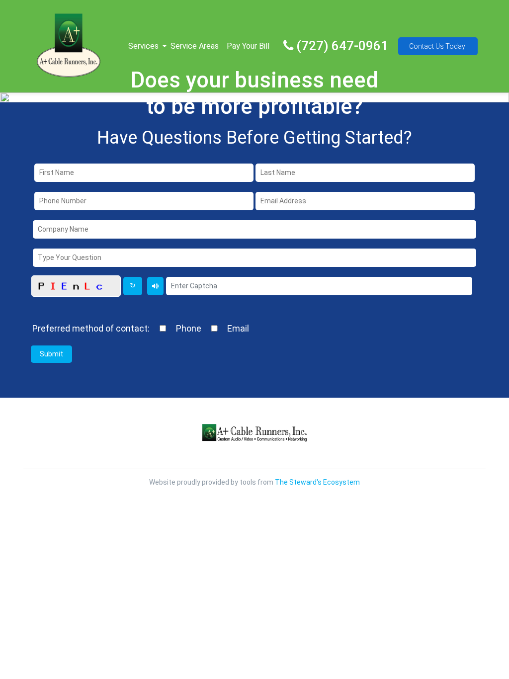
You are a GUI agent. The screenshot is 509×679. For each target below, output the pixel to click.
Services (143, 46)
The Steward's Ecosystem (317, 482)
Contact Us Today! (438, 46)
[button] (165, 46)
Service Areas (194, 46)
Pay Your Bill (248, 46)
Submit (51, 354)
